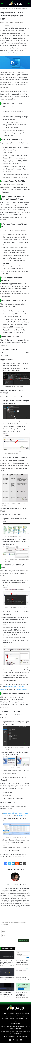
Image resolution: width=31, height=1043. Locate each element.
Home (3, 8)
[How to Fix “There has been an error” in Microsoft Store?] (23, 987)
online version (21, 815)
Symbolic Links (22, 689)
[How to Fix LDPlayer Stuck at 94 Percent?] (7, 972)
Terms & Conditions (15, 1016)
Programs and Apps (21, 8)
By (1, 22)
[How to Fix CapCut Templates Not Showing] (23, 972)
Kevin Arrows (4, 22)
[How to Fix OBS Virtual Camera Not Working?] (7, 987)
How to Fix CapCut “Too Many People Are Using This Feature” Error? (6, 962)
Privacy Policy (20, 1013)
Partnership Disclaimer (16, 1018)
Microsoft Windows (10, 8)
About (4, 1013)
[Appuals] (15, 3)
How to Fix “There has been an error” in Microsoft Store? (22, 994)
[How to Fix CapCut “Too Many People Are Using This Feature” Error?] (7, 955)
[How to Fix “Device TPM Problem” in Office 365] (23, 955)
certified (7, 25)
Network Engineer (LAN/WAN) (11, 884)
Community (11, 1013)
